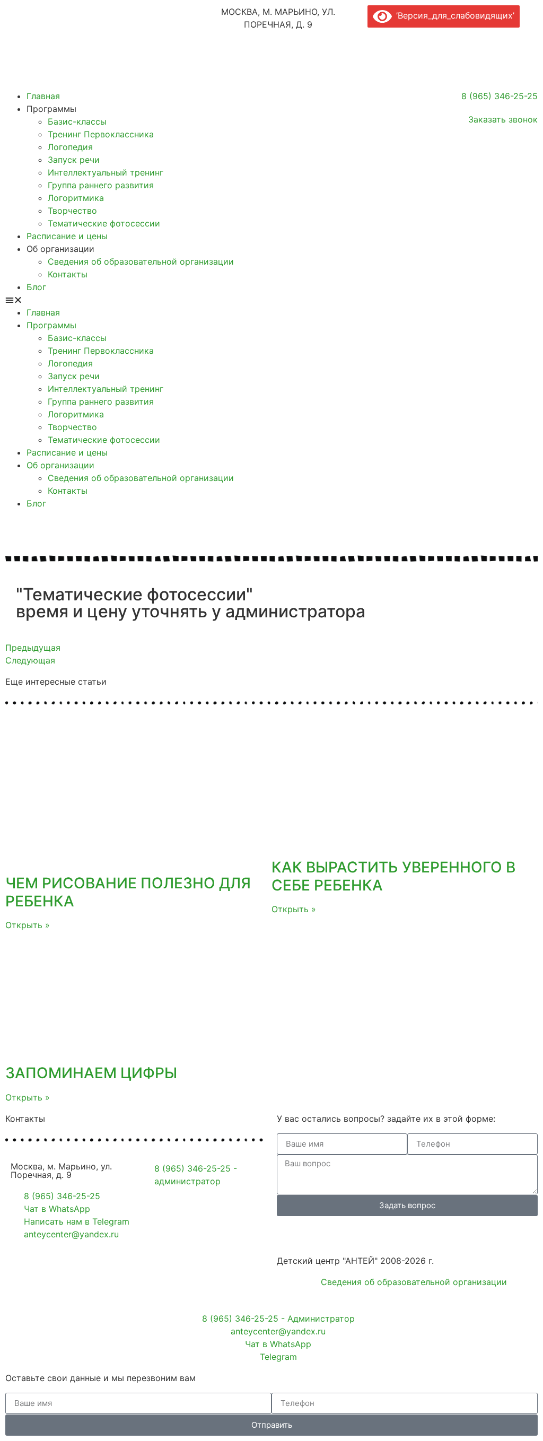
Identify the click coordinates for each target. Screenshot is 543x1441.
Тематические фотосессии (104, 223)
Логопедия (70, 147)
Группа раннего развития (101, 185)
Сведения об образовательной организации (141, 261)
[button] (135, 299)
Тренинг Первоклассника (101, 134)
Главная (43, 96)
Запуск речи (74, 159)
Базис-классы (77, 121)
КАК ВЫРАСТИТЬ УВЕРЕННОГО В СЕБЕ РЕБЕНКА (393, 876)
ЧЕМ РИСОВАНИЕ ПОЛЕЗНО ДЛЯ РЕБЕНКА (128, 892)
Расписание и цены (67, 236)
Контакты (67, 274)
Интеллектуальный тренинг (105, 172)
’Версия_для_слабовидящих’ (453, 15)
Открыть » (27, 925)
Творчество (72, 210)
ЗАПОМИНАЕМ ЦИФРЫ (91, 1073)
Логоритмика (76, 198)
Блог (36, 287)
